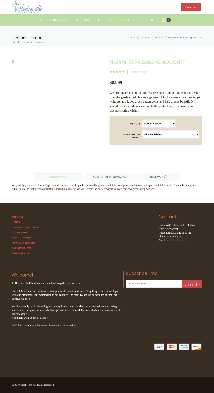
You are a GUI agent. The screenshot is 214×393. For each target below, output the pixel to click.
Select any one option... (131, 136)
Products (82, 20)
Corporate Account (25, 227)
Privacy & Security (24, 242)
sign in (191, 7)
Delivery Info (20, 232)
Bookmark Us (20, 253)
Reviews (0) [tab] (158, 177)
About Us (104, 20)
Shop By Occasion (53, 20)
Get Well (159, 37)
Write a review (139, 71)
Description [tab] (58, 177)
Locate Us (127, 20)
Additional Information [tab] (110, 177)
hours (16, 222)
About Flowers (21, 237)
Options (135, 123)
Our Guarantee (21, 248)
